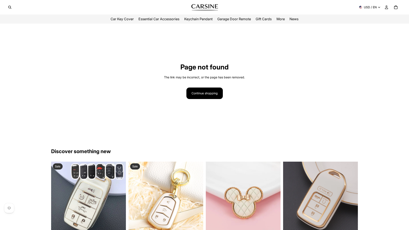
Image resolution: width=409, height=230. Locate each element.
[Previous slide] (57, 199)
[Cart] (395, 7)
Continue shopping (205, 93)
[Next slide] (119, 199)
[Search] (9, 7)
